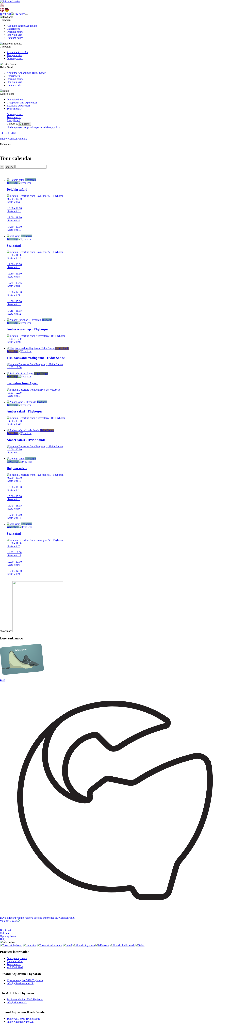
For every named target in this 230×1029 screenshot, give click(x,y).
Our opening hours (17, 958)
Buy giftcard (13, 120)
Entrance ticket (15, 37)
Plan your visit (14, 34)
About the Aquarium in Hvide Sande (26, 72)
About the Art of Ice (17, 52)
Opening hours (15, 31)
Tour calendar (14, 108)
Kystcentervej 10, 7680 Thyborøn (25, 980)
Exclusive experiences (18, 105)
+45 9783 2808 (8, 132)
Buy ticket (5, 930)
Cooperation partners (34, 127)
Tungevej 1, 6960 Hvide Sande (23, 1018)
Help (2, 939)
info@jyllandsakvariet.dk (13, 138)
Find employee (15, 127)
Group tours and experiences (22, 102)
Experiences (13, 28)
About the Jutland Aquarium (22, 25)
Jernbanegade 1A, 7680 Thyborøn (25, 999)
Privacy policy (52, 127)
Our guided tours (16, 99)
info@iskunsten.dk (17, 1002)
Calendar (5, 933)
